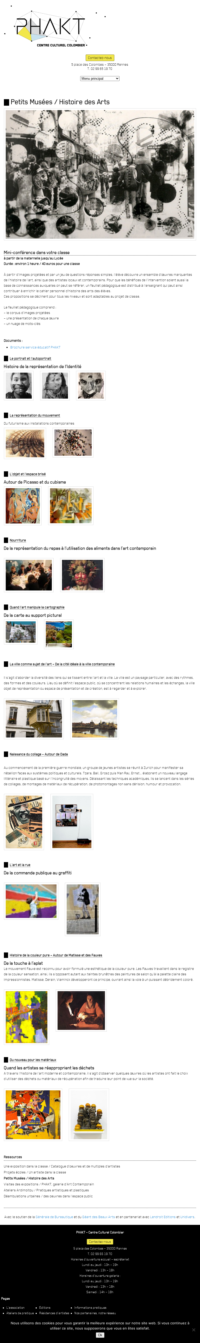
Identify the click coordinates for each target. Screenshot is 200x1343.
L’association (16, 1308)
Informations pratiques (90, 1308)
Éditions (45, 1308)
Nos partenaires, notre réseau (95, 1313)
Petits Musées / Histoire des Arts (29, 1178)
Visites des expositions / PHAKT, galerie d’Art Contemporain (49, 1184)
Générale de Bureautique (54, 1217)
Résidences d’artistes (54, 1313)
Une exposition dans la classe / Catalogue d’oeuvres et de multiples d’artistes (62, 1166)
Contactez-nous (100, 58)
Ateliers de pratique (20, 1313)
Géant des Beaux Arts (98, 1217)
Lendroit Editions (163, 1217)
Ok (100, 1335)
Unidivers (187, 1217)
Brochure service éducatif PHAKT (35, 347)
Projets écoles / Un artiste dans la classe (35, 1172)
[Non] (193, 1329)
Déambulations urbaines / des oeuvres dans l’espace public (48, 1196)
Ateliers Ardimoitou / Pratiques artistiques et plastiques (46, 1190)
